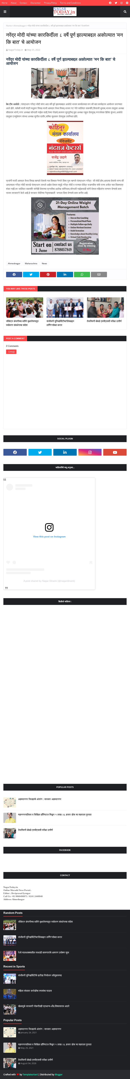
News (44, 263)
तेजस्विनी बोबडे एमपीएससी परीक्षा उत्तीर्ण (104, 321)
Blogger (58, 1074)
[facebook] (110, 3)
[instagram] (121, 3)
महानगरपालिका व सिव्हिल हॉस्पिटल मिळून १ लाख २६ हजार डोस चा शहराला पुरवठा (54, 814)
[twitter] (116, 3)
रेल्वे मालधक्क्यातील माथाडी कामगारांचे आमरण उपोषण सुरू (43, 952)
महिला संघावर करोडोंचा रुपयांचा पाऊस (35, 990)
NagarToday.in (15, 49)
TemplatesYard (30, 1074)
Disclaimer (35, 2)
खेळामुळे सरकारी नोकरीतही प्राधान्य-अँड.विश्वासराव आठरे (43, 1006)
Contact (23, 2)
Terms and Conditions (70, 2)
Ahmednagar (20, 25)
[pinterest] (126, 3)
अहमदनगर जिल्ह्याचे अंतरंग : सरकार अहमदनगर (39, 799)
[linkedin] (65, 452)
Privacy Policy (50, 2)
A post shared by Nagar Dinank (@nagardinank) (49, 581)
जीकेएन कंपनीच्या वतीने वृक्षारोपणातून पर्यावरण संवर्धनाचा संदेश (22, 323)
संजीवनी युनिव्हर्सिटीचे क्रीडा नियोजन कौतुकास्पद (40, 975)
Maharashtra (31, 263)
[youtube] (115, 452)
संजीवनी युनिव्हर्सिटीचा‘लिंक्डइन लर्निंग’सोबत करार (60, 323)
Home (4, 2)
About (13, 2)
